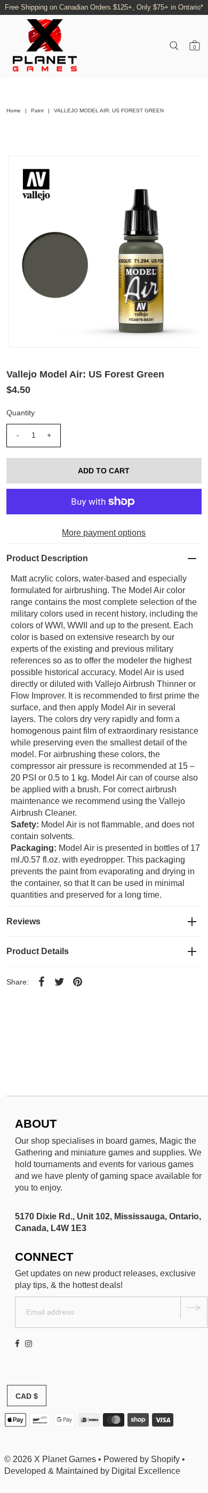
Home (13, 110)
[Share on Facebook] (42, 981)
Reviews (23, 921)
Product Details (37, 951)
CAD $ (26, 1396)
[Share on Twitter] (60, 981)
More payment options (104, 532)
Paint (37, 110)
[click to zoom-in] (182, 172)
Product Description (47, 558)
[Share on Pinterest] (78, 981)
